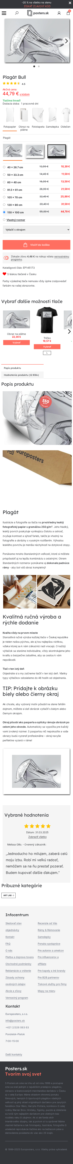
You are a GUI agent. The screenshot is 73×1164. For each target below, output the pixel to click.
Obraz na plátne (24, 128)
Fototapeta (38, 126)
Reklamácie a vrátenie (18, 970)
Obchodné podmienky (18, 963)
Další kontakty (13, 1054)
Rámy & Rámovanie (49, 930)
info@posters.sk (15, 1020)
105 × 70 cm (14, 197)
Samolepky (44, 936)
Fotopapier (10, 126)
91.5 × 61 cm (14, 190)
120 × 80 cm (14, 205)
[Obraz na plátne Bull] (16, 320)
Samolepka (52, 126)
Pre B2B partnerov (48, 977)
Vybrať (16, 342)
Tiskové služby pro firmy (52, 984)
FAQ (7, 943)
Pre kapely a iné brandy (51, 970)
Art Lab (7, 895)
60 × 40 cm (14, 182)
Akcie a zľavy (13, 990)
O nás (8, 950)
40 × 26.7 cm (15, 167)
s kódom (25, 94)
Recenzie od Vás (47, 923)
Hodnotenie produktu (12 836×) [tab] (21, 375)
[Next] (66, 41)
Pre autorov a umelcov (51, 950)
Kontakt (9, 936)
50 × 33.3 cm (15, 175)
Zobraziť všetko (37, 836)
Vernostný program (16, 997)
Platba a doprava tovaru (19, 957)
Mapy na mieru (46, 990)
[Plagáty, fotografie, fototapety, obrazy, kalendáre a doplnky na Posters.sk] (38, 13)
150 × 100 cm (15, 212)
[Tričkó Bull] (47, 320)
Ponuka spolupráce (49, 943)
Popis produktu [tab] (12, 368)
